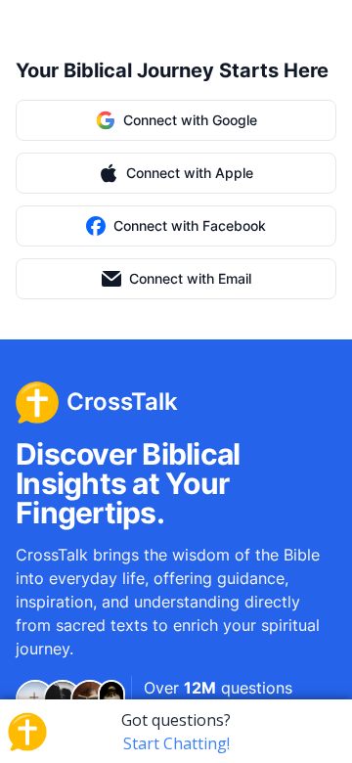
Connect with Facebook (189, 225)
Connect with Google (190, 120)
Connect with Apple (189, 172)
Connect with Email (190, 278)
